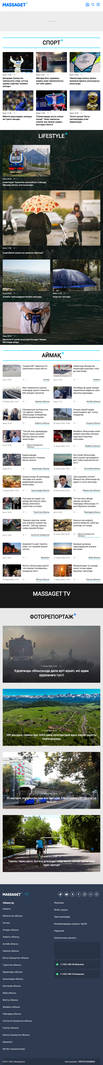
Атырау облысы (93, 423)
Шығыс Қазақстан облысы (86, 535)
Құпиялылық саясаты (65, 938)
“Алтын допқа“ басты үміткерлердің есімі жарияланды (80, 114)
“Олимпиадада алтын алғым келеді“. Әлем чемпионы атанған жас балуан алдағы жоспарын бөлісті (50, 115)
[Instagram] (84, 894)
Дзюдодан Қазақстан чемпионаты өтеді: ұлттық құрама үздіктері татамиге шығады (16, 77)
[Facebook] (78, 894)
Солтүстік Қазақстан (40, 535)
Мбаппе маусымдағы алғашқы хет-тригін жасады (17, 113)
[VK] (72, 894)
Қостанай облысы (92, 468)
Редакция (59, 930)
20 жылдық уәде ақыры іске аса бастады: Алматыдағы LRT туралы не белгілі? (42, 753)
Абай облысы (94, 557)
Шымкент (45, 557)
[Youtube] (66, 894)
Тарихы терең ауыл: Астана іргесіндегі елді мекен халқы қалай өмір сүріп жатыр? (44, 816)
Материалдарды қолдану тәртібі (70, 923)
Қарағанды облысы (40, 468)
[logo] (15, 4)
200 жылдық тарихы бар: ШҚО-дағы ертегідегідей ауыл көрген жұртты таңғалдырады (46, 690)
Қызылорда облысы (40, 490)
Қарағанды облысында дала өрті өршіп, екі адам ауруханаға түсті (36, 627)
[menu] (98, 4)
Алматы (96, 379)
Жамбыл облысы (92, 446)
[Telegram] (90, 894)
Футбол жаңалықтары (14, 1049)
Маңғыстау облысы (91, 490)
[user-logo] (87, 6)
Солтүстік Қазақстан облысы (17, 1021)
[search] (93, 4)
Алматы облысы (42, 423)
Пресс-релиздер (62, 916)
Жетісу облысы (42, 579)
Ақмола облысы (42, 401)
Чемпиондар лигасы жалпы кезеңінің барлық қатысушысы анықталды (84, 76)
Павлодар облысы (92, 512)
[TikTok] (60, 894)
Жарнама (59, 902)
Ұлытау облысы (93, 579)
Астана (46, 379)
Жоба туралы (61, 909)
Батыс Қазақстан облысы (35, 446)
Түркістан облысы (41, 512)
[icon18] (26, 894)
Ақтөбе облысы (93, 401)
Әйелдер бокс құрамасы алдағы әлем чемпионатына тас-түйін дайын (50, 76)
